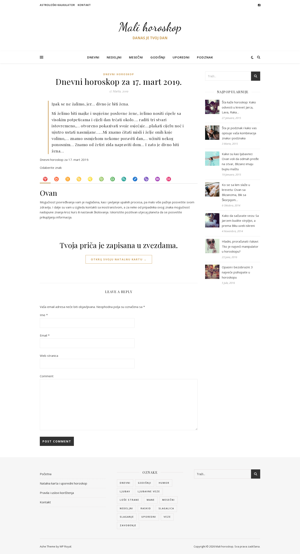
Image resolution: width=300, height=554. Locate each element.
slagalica (166, 508)
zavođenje (128, 525)
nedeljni (126, 508)
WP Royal (65, 546)
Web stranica (49, 356)
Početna (45, 474)
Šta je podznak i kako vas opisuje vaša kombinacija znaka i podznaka (239, 133)
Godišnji (157, 57)
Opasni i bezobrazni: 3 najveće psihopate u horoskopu (237, 272)
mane (151, 499)
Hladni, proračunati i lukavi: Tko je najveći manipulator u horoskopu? (240, 246)
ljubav (125, 491)
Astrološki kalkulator (57, 5)
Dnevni (93, 57)
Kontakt (84, 5)
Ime (44, 315)
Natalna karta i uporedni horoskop (63, 483)
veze (167, 516)
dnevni (125, 482)
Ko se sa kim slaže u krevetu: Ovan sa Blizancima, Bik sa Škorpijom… (236, 192)
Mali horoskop (150, 27)
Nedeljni (114, 57)
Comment (46, 376)
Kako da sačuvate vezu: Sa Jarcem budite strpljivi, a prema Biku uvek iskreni (240, 221)
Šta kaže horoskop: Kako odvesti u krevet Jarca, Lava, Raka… (239, 107)
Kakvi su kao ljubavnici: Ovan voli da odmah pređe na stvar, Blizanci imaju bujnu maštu (240, 161)
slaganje (127, 516)
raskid (146, 508)
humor (164, 482)
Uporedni (181, 57)
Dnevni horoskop (118, 74)
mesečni (168, 499)
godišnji (144, 482)
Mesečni (136, 57)
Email (45, 335)
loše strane (129, 499)
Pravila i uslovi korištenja (57, 493)
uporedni (148, 516)
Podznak (205, 57)
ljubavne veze (149, 491)
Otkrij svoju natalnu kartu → (119, 259)
